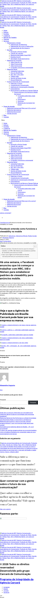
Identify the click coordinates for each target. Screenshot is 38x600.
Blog (5, 115)
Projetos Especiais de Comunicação (18, 82)
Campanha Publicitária (17, 71)
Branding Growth (16, 57)
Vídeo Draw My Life (16, 62)
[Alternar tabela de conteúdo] (34, 246)
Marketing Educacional (14, 112)
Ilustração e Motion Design (19, 52)
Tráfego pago (15, 76)
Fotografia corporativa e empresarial (22, 67)
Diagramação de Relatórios (19, 45)
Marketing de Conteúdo (14, 60)
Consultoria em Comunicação (20, 85)
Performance (22, 99)
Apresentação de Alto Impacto (20, 48)
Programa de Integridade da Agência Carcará (16, 581)
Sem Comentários (5, 241)
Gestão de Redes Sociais (18, 78)
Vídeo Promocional (16, 64)
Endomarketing (15, 89)
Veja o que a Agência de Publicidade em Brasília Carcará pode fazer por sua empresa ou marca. (15, 255)
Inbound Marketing (16, 80)
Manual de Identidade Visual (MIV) (21, 55)
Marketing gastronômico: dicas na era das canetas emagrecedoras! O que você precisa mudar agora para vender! (16, 423)
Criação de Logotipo (17, 53)
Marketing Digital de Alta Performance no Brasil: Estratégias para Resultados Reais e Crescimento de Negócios (18, 419)
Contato (6, 117)
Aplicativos (12, 236)
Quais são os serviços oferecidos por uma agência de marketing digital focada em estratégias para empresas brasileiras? (17, 414)
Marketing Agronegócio (14, 110)
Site (1, 390)
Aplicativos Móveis (21, 236)
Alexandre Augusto (8, 238)
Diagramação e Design (14, 43)
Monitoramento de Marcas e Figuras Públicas (24, 90)
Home (5, 30)
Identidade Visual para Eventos (20, 59)
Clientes (6, 39)
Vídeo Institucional (16, 66)
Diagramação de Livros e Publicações (22, 46)
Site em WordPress (16, 73)
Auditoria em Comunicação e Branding (22, 87)
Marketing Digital (12, 69)
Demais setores (12, 113)
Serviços (6, 41)
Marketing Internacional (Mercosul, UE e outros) (21, 108)
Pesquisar (3, 400)
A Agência (7, 36)
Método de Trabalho (10, 37)
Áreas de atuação (9, 106)
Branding (9, 50)
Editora (6, 32)
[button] (19, 120)
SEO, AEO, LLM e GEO (17, 75)
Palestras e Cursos (16, 83)
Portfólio (6, 34)
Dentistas (21, 101)
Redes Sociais (32, 236)
